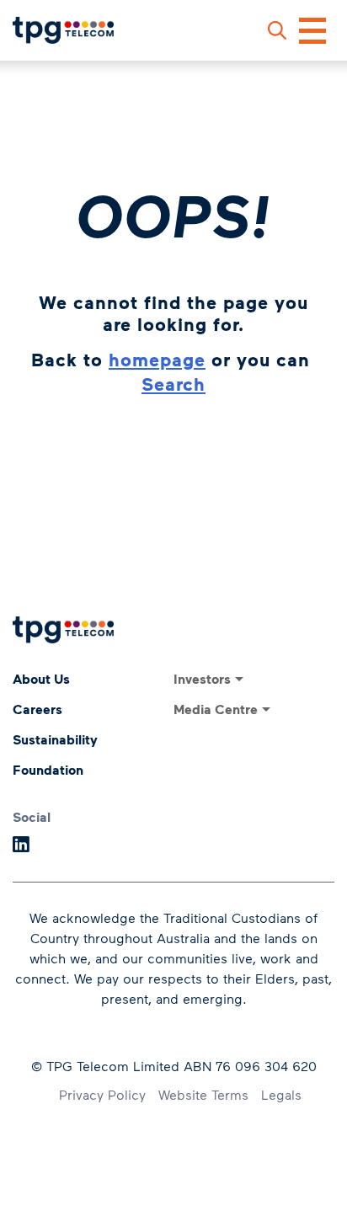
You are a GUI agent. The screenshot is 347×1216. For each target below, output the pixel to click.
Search (173, 383)
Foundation (48, 769)
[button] (277, 30)
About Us (41, 678)
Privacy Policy (102, 1094)
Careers (37, 709)
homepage (157, 359)
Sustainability (55, 739)
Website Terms (203, 1094)
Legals (281, 1094)
